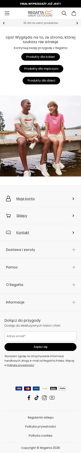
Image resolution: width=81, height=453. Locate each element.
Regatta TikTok (36, 397)
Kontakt (22, 232)
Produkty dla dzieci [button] (41, 80)
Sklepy (21, 215)
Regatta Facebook (29, 397)
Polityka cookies (40, 435)
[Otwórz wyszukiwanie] (64, 13)
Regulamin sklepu (40, 417)
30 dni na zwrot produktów (40, 23)
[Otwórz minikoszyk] (74, 13)
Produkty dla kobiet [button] (40, 57)
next (77, 23)
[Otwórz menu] (7, 13)
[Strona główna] (40, 13)
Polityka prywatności (20, 365)
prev (4, 23)
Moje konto (25, 198)
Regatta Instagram (44, 397)
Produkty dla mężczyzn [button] (41, 68)
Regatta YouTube (52, 397)
